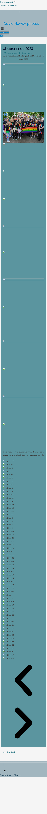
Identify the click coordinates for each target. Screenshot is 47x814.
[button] (2, 28)
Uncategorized (10, 53)
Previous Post (8, 752)
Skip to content (6, 2)
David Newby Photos (10, 775)
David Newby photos (8, 5)
